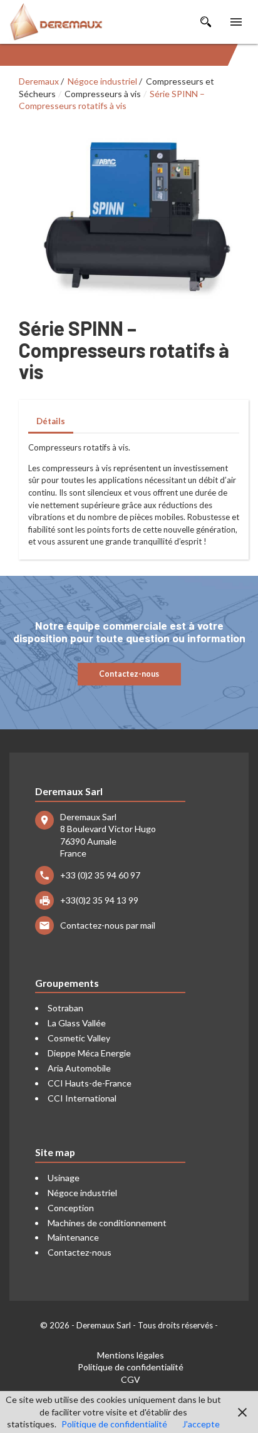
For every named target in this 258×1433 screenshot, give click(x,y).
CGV (130, 1379)
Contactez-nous (129, 674)
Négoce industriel (102, 81)
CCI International (82, 1098)
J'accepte (201, 1424)
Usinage (64, 1177)
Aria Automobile (79, 1068)
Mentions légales (130, 1355)
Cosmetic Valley (79, 1038)
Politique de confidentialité (130, 1367)
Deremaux (39, 81)
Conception (71, 1207)
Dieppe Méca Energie (89, 1053)
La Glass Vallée (77, 1023)
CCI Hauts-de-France (90, 1083)
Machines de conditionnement (107, 1222)
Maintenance (73, 1237)
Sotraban (65, 1008)
